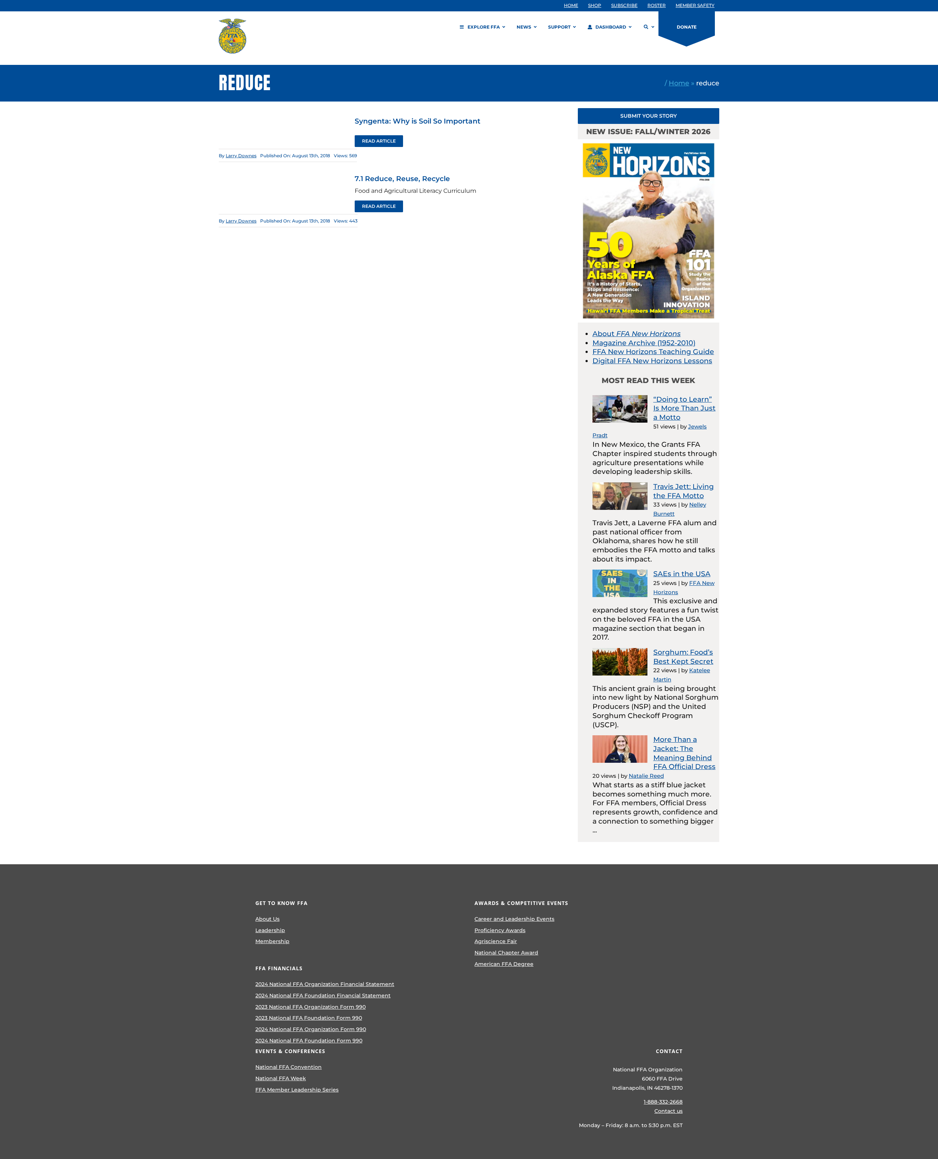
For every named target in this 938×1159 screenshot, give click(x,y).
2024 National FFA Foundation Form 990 (308, 1040)
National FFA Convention (288, 1067)
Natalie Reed (646, 775)
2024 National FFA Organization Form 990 (310, 1029)
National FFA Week (280, 1078)
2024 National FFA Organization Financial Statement (324, 984)
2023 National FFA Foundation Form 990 (308, 1018)
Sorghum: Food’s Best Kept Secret (683, 657)
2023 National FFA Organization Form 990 (310, 1007)
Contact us (668, 1111)
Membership (272, 941)
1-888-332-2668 (663, 1102)
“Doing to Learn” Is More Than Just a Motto (684, 408)
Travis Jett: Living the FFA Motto (683, 491)
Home (679, 83)
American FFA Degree (503, 964)
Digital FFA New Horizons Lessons (652, 361)
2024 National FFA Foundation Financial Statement (323, 995)
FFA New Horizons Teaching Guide (653, 351)
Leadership (270, 930)
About (636, 334)
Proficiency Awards (499, 930)
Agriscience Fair (495, 941)
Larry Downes (241, 155)
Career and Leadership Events (514, 919)
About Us (267, 919)
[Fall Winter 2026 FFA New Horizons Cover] (648, 143)
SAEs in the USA (681, 574)
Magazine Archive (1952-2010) (643, 343)
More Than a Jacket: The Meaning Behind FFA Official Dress (684, 753)
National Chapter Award (506, 952)
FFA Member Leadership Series (297, 1089)
